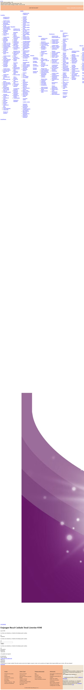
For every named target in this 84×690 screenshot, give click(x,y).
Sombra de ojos (16, 52)
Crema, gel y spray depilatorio (45, 46)
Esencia (4, 103)
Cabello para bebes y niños (65, 58)
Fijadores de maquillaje (15, 43)
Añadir (2, 643)
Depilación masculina (74, 78)
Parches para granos (5, 53)
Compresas (43, 80)
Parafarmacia (52, 34)
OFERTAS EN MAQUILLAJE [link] (16, 29)
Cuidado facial (6, 37)
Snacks (64, 48)
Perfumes (32, 55)
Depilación (43, 41)
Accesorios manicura (15, 86)
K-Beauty (5, 94)
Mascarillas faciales (5, 41)
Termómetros (54, 54)
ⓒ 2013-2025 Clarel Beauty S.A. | (32, 687)
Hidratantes (5, 39)
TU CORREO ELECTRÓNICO (70, 674)
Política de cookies (54, 678)
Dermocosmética (55, 39)
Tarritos (64, 47)
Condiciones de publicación (6, 658)
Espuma (24, 75)
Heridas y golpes (55, 55)
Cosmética (3, 15)
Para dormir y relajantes (54, 69)
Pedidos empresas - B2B (9, 682)
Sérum (4, 107)
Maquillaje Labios (15, 63)
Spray (42, 54)
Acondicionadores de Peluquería (26, 109)
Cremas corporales (5, 58)
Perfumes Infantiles (35, 68)
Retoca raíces (25, 90)
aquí (73, 684)
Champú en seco (26, 37)
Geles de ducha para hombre (75, 74)
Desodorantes (44, 51)
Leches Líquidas (64, 44)
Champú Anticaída (25, 21)
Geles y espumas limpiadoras (6, 22)
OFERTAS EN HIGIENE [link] (44, 39)
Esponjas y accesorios (43, 63)
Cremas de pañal (65, 87)
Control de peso (55, 67)
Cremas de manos (6, 69)
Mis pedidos (6, 680)
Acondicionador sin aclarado (26, 57)
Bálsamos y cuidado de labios (15, 72)
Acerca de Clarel (23, 673)
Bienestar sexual (55, 59)
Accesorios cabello (25, 99)
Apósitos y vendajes (56, 52)
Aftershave (74, 62)
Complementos (16, 98)
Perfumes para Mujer (35, 62)
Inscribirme (65, 679)
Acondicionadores (26, 41)
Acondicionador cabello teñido (26, 55)
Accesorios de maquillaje (16, 89)
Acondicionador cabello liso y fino (26, 48)
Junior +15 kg (66, 82)
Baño (42, 58)
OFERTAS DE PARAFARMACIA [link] (56, 37)
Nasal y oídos (54, 57)
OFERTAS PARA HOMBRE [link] (75, 52)
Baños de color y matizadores (26, 92)
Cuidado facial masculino (75, 68)
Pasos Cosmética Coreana (40, 679)
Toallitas (65, 85)
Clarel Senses (22, 675)
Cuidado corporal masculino (76, 70)
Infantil (61, 30)
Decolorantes (25, 93)
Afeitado (73, 54)
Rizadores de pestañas (16, 96)
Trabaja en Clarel (23, 680)
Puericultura (65, 90)
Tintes (24, 79)
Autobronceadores (7, 92)
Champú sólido (26, 36)
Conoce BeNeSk (38, 677)
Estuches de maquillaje (15, 101)
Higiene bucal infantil (65, 65)
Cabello (21, 11)
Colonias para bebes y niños (66, 63)
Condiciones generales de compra (55, 677)
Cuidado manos (6, 68)
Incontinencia (44, 85)
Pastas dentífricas (44, 71)
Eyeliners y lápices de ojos (16, 58)
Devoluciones (7, 676)
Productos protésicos (43, 76)
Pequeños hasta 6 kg (65, 76)
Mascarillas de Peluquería (26, 112)
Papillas (64, 46)
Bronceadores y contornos (16, 48)
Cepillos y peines (26, 101)
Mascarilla (5, 102)
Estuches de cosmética (5, 112)
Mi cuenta (6, 679)
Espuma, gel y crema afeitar (75, 61)
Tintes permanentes (25, 81)
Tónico (4, 101)
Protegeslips (43, 82)
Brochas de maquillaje (15, 91)
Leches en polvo (65, 42)
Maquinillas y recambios (44, 48)
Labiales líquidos (15, 66)
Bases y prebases (15, 35)
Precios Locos (38, 676)
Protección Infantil (7, 83)
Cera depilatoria (44, 44)
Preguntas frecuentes (8, 673)
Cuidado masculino (74, 65)
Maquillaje (13, 26)
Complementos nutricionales (55, 65)
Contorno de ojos (7, 43)
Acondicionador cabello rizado (26, 45)
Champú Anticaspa (25, 18)
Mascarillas (25, 60)
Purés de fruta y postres (66, 50)
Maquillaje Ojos (16, 51)
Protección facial (6, 82)
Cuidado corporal (6, 55)
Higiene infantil (64, 53)
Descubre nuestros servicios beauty (25, 677)
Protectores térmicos (25, 70)
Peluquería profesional (25, 105)
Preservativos (55, 60)
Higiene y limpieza (56, 46)
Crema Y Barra (44, 53)
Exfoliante (5, 100)
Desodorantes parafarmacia (54, 92)
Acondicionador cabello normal (26, 43)
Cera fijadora (25, 77)
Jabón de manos (44, 87)
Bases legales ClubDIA (54, 682)
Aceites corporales (7, 59)
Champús (25, 16)
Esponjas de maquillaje (15, 94)
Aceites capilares (26, 64)
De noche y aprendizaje (65, 84)
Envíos (5, 675)
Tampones (43, 81)
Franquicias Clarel (23, 683)
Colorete (15, 40)
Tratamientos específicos (5, 48)
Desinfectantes (55, 53)
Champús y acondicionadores (55, 75)
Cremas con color (6, 44)
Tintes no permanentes (25, 84)
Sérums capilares (26, 65)
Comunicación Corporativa (25, 681)
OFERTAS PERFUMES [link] (35, 58)
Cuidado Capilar (55, 73)
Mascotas (81, 45)
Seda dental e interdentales (44, 74)
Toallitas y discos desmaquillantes (6, 27)
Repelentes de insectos (55, 83)
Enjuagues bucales (45, 72)
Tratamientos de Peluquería (26, 114)
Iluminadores (16, 41)
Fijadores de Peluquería (25, 116)
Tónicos (4, 34)
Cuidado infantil (55, 45)
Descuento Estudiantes (9, 683)
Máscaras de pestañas (16, 54)
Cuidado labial (55, 43)
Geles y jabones (64, 60)
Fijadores (25, 72)
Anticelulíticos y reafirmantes (6, 61)
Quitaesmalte (16, 83)
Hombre (70, 48)
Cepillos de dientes (45, 69)
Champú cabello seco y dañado (26, 32)
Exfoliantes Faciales (5, 32)
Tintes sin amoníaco (25, 86)
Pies (42, 55)
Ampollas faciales (6, 46)
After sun (5, 90)
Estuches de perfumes (35, 72)
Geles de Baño (44, 59)
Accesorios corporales (5, 63)
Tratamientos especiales (25, 67)
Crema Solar (5, 109)
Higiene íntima (44, 79)
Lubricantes (54, 61)
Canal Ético (52, 681)
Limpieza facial (6, 20)
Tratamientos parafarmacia (54, 77)
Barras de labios (16, 74)
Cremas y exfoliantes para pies (6, 77)
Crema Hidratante (6, 108)
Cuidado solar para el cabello (6, 89)
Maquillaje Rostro (15, 33)
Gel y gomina (25, 76)
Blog (36, 673)
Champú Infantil (26, 39)
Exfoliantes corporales (5, 66)
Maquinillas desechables (74, 59)
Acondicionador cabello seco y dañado (26, 52)
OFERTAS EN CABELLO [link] (26, 14)
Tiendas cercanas (23, 678)
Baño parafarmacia (56, 94)
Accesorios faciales (5, 51)
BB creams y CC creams (16, 46)
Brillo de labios (16, 67)
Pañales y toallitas (65, 73)
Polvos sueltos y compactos (16, 38)
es (2, 1)
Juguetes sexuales (55, 62)
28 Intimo (37, 675)
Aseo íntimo (43, 83)
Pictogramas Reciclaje (54, 684)
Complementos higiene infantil (66, 70)
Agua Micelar (6, 33)
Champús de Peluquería (25, 107)
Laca (24, 74)
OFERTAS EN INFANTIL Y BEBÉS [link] (66, 35)
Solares (4, 81)
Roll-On (42, 52)
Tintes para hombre (25, 96)
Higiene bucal (44, 68)
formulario (79, 683)
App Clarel (22, 684)
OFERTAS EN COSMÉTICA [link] (6, 18)
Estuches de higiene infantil (66, 68)
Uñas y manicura (15, 77)
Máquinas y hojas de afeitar (75, 56)
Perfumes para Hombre (35, 65)
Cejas (14, 55)
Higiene (40, 36)
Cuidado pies (6, 74)
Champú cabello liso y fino (26, 30)
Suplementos (54, 71)
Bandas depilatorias (45, 43)
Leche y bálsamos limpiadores (7, 29)
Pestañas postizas (15, 60)
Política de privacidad (54, 679)
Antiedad (5, 38)
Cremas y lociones (65, 56)
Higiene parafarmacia (54, 86)
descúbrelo (3, 664)
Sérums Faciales (6, 45)
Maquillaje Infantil (65, 97)
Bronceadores (6, 87)
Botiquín (53, 51)
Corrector (15, 39)
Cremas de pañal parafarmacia (55, 48)
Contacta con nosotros (9, 677)
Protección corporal (5, 85)
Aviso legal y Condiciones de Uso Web (56, 674)
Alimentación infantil (65, 39)
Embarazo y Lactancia (65, 93)
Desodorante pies (6, 79)
